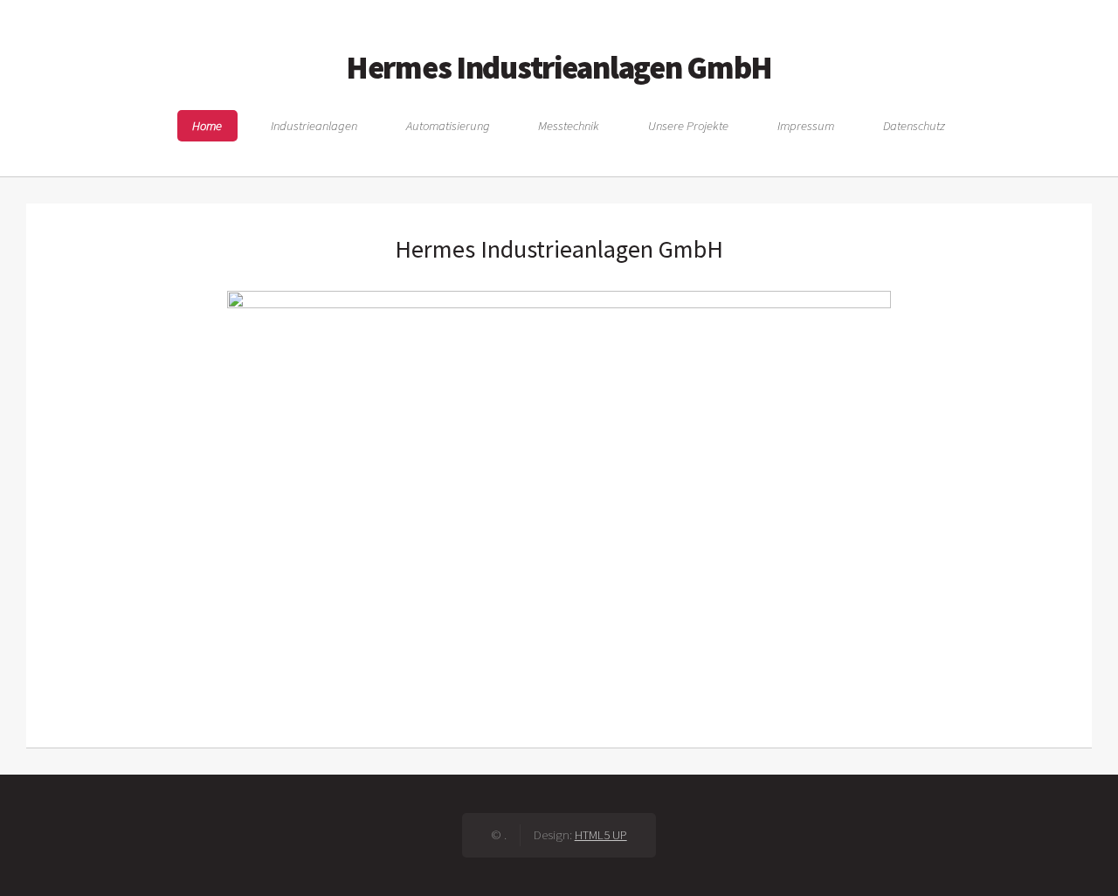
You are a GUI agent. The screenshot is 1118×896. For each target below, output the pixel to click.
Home (207, 126)
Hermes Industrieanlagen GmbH (559, 67)
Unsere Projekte (688, 126)
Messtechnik (568, 126)
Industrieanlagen (314, 126)
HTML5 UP (601, 835)
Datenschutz (914, 126)
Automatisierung (448, 126)
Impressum (805, 126)
